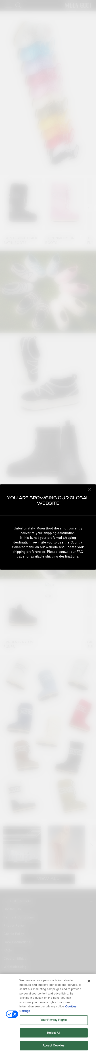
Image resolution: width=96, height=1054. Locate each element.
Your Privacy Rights (53, 1020)
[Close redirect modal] (90, 489)
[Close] (89, 981)
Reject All (53, 1033)
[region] (48, 1014)
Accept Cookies (54, 1045)
